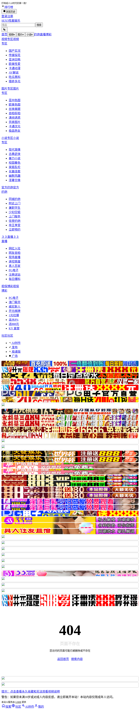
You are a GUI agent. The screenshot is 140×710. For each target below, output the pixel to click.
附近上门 (14, 203)
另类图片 (14, 122)
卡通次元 (14, 126)
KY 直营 (14, 328)
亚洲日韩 (14, 59)
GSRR (18, 702)
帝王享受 (14, 225)
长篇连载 (14, 171)
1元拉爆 (14, 315)
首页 (4, 34)
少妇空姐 (14, 212)
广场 (14, 356)
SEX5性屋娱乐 (10, 20)
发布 (14, 347)
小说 (30, 34)
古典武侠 (14, 154)
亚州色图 (14, 100)
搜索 (39, 25)
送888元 (14, 324)
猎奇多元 (14, 81)
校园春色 (14, 162)
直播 (43, 34)
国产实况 (14, 50)
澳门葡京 (14, 302)
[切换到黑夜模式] (4, 29)
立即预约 (14, 229)
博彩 (49, 34)
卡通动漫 (14, 68)
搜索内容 (77, 659)
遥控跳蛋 (14, 261)
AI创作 (16, 342)
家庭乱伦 (14, 167)
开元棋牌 (14, 310)
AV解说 (14, 72)
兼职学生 (14, 207)
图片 (21, 34)
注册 (10, 16)
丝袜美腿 (14, 108)
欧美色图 (14, 104)
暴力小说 (14, 158)
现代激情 (14, 149)
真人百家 (14, 265)
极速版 (16, 351)
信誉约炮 (14, 220)
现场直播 (14, 257)
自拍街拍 (14, 113)
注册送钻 (14, 274)
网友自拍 (14, 252)
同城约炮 (14, 199)
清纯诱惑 (14, 117)
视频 (12, 34)
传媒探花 (14, 55)
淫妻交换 (14, 180)
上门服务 (14, 216)
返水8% (13, 319)
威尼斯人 (14, 306)
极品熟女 (14, 130)
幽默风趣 (14, 175)
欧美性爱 (14, 63)
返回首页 (63, 659)
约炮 (37, 34)
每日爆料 (14, 279)
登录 (4, 16)
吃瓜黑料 (14, 76)
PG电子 (13, 270)
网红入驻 (14, 248)
